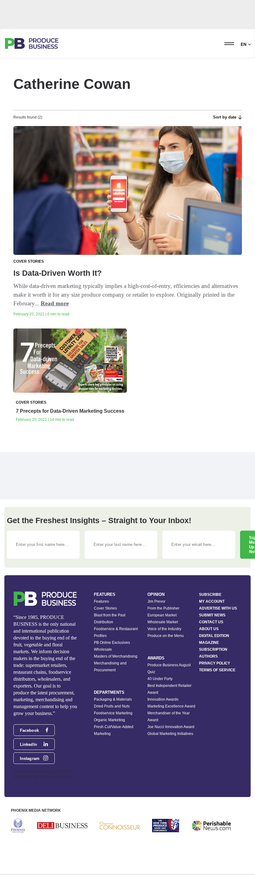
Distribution (103, 622)
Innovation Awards (162, 699)
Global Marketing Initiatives (170, 734)
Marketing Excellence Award (171, 706)
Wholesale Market (162, 622)
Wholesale (103, 649)
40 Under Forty (160, 679)
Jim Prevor (156, 601)
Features (101, 601)
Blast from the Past (109, 615)
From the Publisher (163, 608)
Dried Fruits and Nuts (112, 706)
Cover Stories (105, 608)
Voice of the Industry (164, 629)
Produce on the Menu (165, 636)
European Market (162, 615)
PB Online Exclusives (112, 642)
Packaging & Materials (113, 699)
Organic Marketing (109, 720)
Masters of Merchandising (115, 656)
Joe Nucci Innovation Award (170, 727)
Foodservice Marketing (113, 713)
